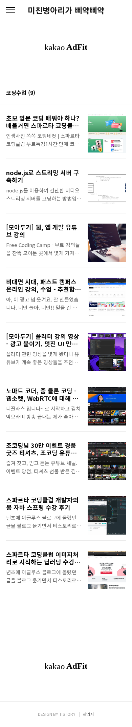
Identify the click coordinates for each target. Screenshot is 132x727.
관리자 (88, 714)
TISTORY (67, 714)
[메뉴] (10, 10)
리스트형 (122, 93)
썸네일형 (112, 93)
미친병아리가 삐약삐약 (66, 10)
